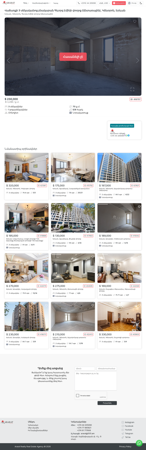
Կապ (55, 3)
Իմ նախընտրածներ (38, 430)
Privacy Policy (125, 447)
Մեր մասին (33, 428)
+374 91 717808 (84, 430)
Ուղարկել (107, 403)
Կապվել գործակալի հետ (122, 126)
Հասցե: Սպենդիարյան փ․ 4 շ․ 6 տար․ (86, 437)
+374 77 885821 (84, 428)
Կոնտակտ (33, 425)
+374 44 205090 (117, 136)
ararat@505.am (82, 433)
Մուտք (133, 3)
